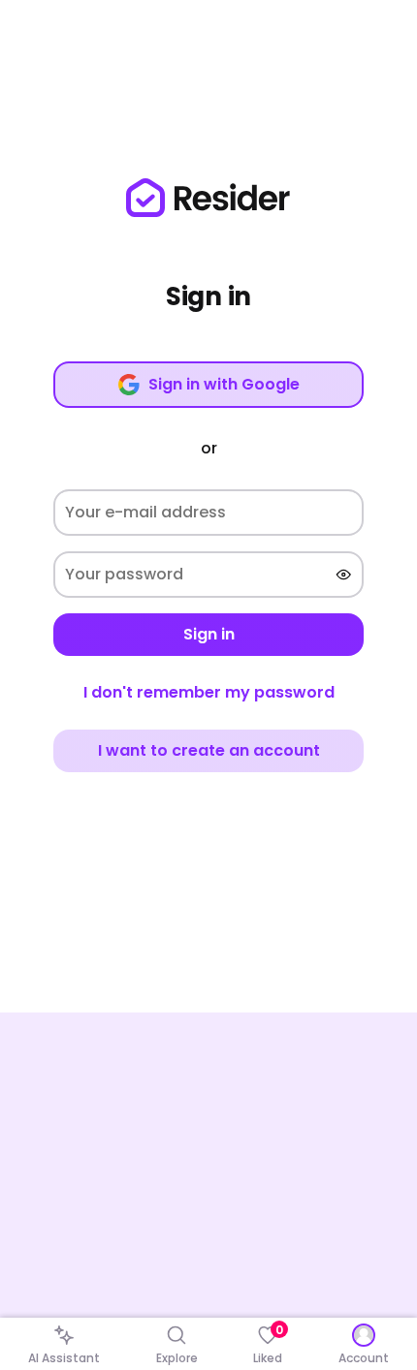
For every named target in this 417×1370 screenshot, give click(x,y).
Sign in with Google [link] (224, 384)
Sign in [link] (209, 634)
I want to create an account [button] (209, 750)
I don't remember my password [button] (209, 692)
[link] (208, 197)
